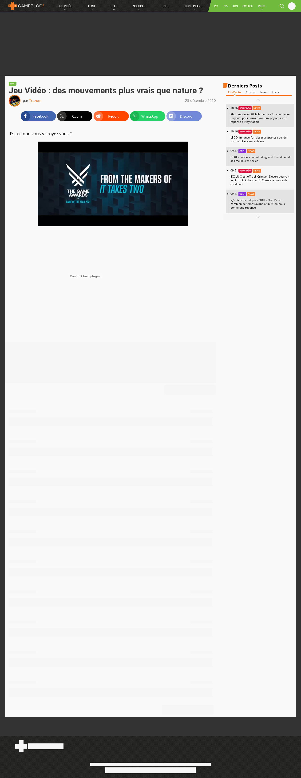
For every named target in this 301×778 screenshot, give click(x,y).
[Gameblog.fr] (25, 6)
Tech (91, 6)
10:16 (258, 136)
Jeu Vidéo (65, 6)
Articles (251, 92)
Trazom (35, 100)
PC (216, 6)
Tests (165, 6)
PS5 (225, 6)
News (264, 92)
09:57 (260, 156)
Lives (275, 92)
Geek (114, 6)
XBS (235, 6)
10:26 (260, 115)
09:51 (259, 177)
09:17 (257, 200)
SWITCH (247, 6)
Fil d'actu (234, 92)
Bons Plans (193, 6)
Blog (13, 83)
